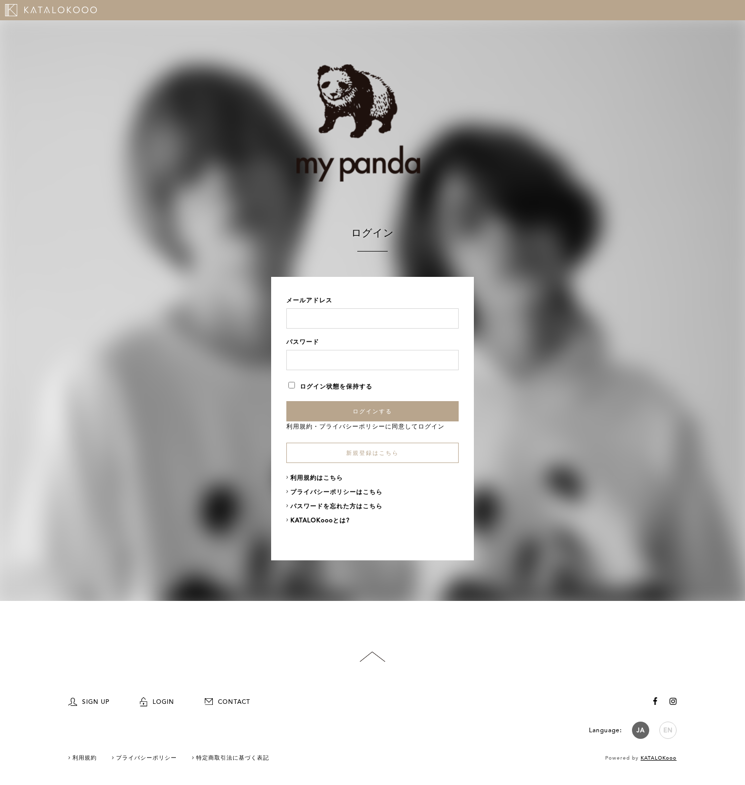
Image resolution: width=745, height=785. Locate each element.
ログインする (372, 411)
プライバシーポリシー (352, 426)
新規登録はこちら (372, 453)
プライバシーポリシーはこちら (336, 491)
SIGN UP (95, 701)
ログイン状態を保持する (336, 386)
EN (668, 730)
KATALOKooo (659, 758)
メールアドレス (309, 300)
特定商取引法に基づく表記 (232, 758)
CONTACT (234, 701)
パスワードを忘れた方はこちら (336, 506)
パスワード (302, 342)
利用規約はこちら (316, 477)
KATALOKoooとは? (320, 520)
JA (641, 730)
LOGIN (163, 701)
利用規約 (299, 426)
